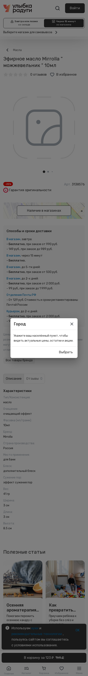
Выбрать (66, 352)
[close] (72, 324)
